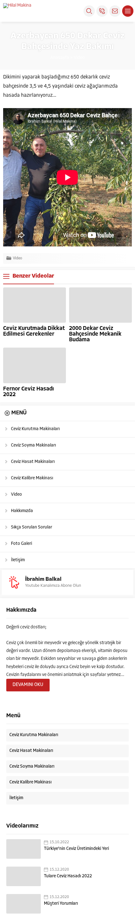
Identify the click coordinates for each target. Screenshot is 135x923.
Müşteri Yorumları (61, 903)
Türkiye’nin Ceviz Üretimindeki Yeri (76, 848)
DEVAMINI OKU (28, 685)
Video (79, 57)
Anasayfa (59, 57)
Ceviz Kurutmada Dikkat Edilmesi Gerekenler (34, 331)
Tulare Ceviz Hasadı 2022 (68, 876)
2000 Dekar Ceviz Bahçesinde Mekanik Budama (95, 334)
